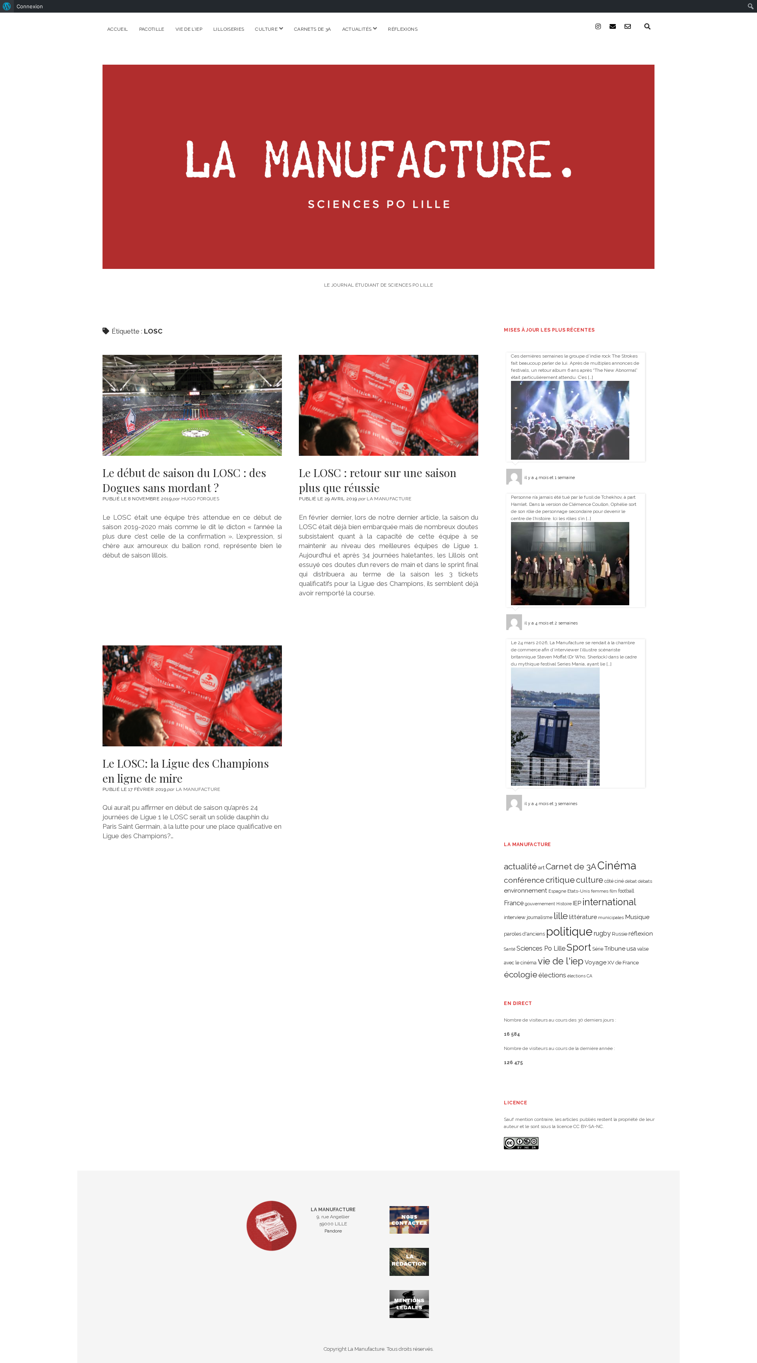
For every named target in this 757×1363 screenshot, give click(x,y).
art (541, 867)
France (514, 903)
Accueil (117, 29)
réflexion (640, 933)
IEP (577, 903)
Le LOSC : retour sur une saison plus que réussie (388, 405)
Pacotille (151, 29)
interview (515, 917)
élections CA (579, 975)
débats (645, 881)
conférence (524, 880)
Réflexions (403, 29)
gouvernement (540, 903)
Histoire (564, 903)
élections (552, 975)
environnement (525, 890)
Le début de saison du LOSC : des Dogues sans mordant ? (192, 405)
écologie (520, 974)
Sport (579, 947)
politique (569, 931)
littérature (583, 917)
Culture (266, 29)
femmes (599, 891)
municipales (611, 917)
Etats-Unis (578, 891)
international (609, 902)
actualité (520, 866)
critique (560, 880)
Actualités (357, 29)
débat (631, 881)
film (613, 891)
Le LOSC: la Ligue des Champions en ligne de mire (192, 695)
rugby (602, 933)
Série (597, 949)
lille (561, 915)
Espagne (557, 891)
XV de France (623, 963)
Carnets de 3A (312, 29)
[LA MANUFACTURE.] (378, 263)
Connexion (30, 6)
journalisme (539, 917)
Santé (509, 949)
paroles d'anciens (524, 934)
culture (589, 880)
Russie (619, 934)
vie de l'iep (561, 961)
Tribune (614, 948)
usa (631, 948)
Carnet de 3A (571, 866)
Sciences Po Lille (540, 948)
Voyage (595, 962)
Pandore (333, 1231)
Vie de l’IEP (188, 29)
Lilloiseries (228, 29)
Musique (637, 917)
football (626, 891)
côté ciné (614, 881)
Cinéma (616, 865)
